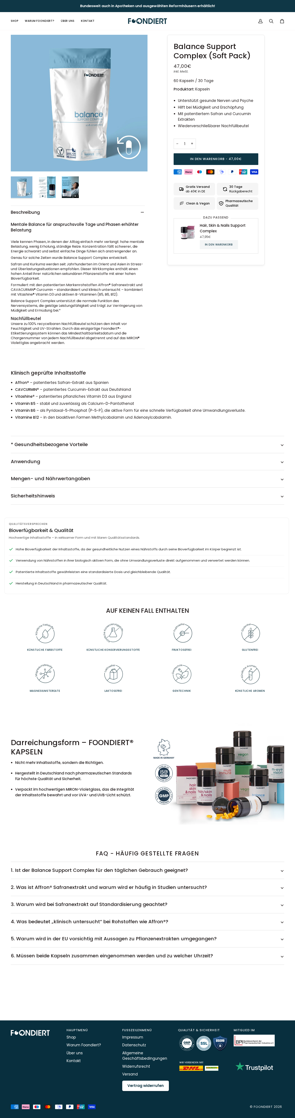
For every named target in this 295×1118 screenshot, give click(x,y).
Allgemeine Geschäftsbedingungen (144, 1055)
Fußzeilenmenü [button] (137, 1030)
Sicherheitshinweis (33, 495)
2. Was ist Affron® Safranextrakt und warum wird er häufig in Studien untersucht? (109, 887)
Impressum (132, 1037)
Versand (130, 1074)
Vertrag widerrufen (145, 1085)
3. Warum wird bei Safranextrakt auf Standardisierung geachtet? (89, 904)
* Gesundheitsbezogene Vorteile (49, 444)
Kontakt (74, 1060)
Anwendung (25, 461)
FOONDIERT (263, 1107)
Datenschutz (134, 1045)
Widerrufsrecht (136, 1066)
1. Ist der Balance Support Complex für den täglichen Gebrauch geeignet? (99, 870)
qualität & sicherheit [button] (199, 1030)
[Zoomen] (79, 103)
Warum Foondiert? (84, 1045)
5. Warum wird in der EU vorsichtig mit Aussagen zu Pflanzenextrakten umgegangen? (114, 938)
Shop (71, 1037)
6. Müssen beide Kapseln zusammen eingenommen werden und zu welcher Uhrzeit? (112, 955)
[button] (16, 21)
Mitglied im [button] (244, 1030)
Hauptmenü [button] (77, 1030)
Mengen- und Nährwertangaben (50, 478)
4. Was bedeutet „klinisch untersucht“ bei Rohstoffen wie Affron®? (89, 921)
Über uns (75, 1053)
